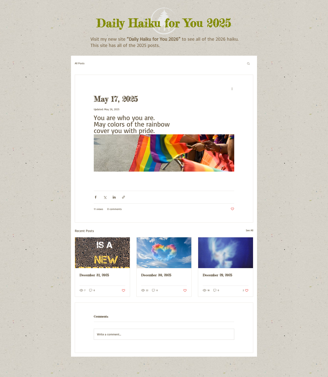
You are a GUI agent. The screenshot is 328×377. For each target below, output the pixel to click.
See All (249, 230)
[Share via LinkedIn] (114, 197)
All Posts (79, 63)
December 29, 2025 (217, 275)
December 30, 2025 (156, 275)
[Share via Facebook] (95, 197)
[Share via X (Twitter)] (105, 197)
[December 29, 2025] (225, 252)
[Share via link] (123, 197)
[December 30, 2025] (164, 252)
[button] (248, 63)
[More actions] (232, 88)
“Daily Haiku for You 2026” (154, 39)
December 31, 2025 (94, 275)
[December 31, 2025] (102, 252)
